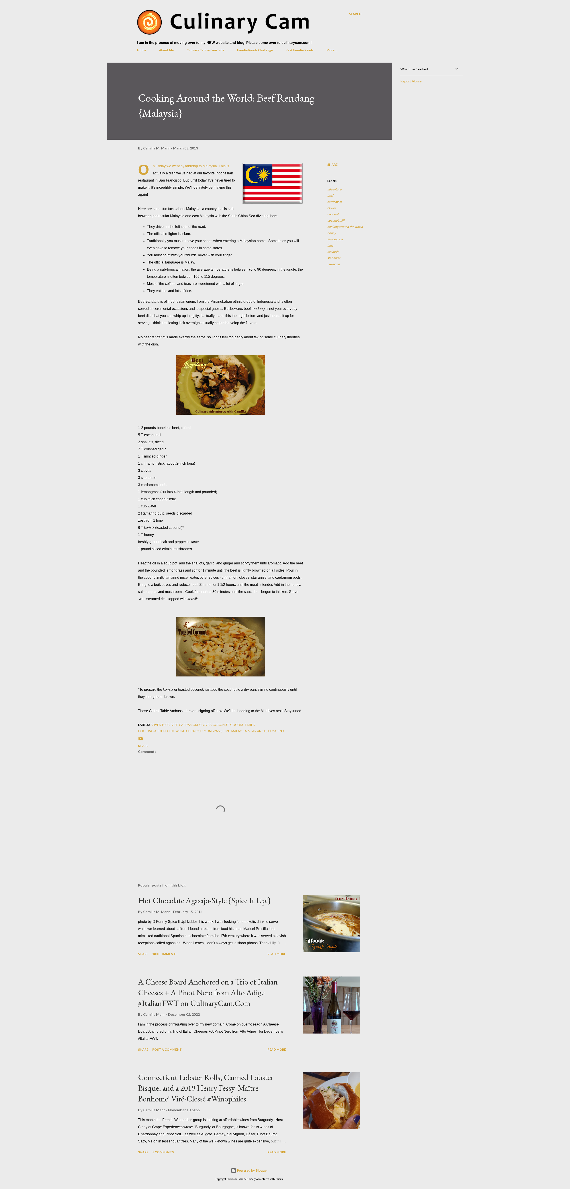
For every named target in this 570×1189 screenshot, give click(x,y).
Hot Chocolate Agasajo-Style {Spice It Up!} (204, 900)
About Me (166, 50)
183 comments (164, 954)
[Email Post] (140, 740)
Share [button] (332, 164)
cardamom (334, 202)
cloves (331, 208)
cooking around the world (345, 227)
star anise (333, 258)
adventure (334, 189)
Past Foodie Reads (300, 50)
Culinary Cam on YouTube (205, 50)
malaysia (333, 251)
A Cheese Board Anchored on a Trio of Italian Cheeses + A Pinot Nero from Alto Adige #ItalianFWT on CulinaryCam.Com (208, 992)
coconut (333, 214)
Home (141, 50)
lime (330, 245)
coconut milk (336, 220)
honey (331, 233)
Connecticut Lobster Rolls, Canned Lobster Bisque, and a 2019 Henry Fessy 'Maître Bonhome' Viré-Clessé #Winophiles (205, 1088)
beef (330, 195)
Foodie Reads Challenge (255, 50)
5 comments (163, 1152)
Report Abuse (410, 81)
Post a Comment (167, 1049)
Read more (276, 954)
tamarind (333, 264)
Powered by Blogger (252, 1170)
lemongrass (335, 239)
